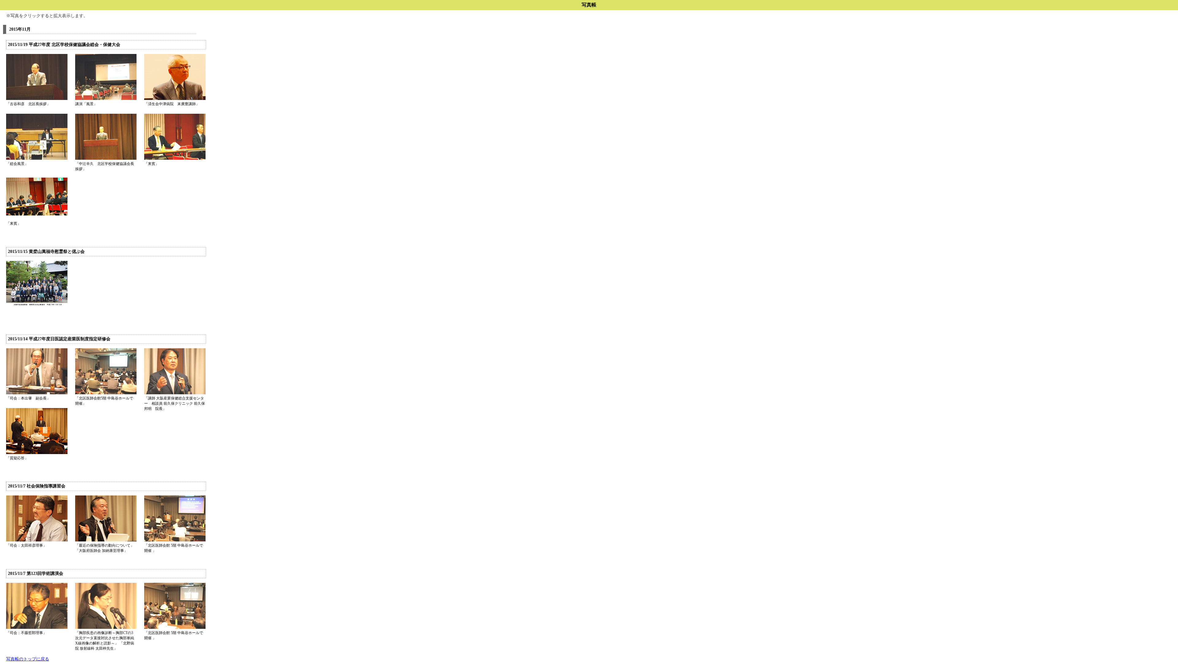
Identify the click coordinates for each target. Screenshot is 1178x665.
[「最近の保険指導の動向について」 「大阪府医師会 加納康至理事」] (106, 540)
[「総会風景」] (36, 158)
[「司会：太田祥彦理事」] (36, 540)
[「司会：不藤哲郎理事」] (36, 627)
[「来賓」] (175, 158)
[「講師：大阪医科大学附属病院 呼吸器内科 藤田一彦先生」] (106, 627)
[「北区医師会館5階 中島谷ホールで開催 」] (106, 393)
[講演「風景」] (106, 99)
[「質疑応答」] (36, 453)
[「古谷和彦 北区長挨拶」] (36, 99)
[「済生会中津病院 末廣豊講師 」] (175, 99)
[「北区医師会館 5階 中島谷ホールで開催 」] (175, 540)
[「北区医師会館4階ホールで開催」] (175, 627)
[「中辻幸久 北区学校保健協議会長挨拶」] (106, 158)
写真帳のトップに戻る (27, 659)
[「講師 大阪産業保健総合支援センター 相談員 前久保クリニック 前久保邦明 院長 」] (175, 393)
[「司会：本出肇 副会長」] (36, 393)
